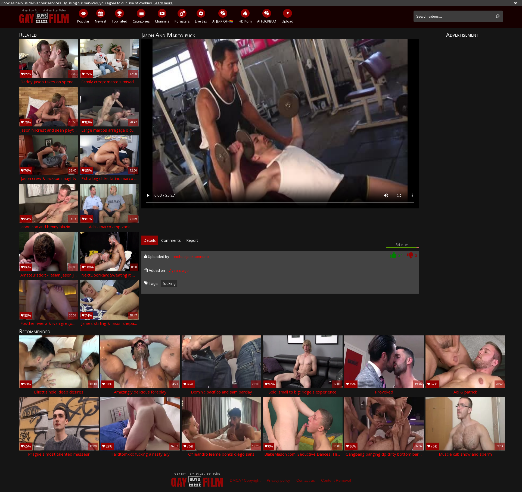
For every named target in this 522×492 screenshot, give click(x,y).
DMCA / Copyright (245, 480)
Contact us (305, 480)
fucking (169, 283)
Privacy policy (278, 480)
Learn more (163, 3)
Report (192, 240)
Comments (171, 240)
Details (150, 240)
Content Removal (336, 480)
